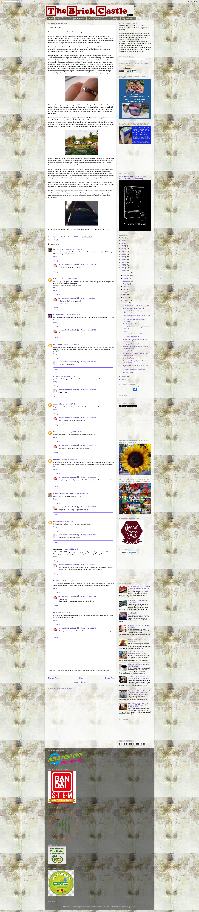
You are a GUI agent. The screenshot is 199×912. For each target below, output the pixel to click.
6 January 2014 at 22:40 (88, 535)
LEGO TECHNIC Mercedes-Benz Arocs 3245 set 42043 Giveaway (138, 677)
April (124, 294)
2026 (123, 237)
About (58, 19)
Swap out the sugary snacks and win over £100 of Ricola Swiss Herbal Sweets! (138, 705)
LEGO (66, 19)
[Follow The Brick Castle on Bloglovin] (128, 554)
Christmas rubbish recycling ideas (134, 369)
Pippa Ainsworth (59, 432)
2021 (123, 251)
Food (106, 19)
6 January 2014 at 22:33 (88, 417)
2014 (123, 270)
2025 (123, 240)
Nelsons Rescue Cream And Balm (134, 308)
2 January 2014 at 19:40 (69, 279)
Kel (54, 612)
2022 (123, 248)
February (126, 300)
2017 (123, 262)
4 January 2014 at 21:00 (69, 521)
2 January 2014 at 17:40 (74, 249)
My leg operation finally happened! (134, 344)
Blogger (132, 907)
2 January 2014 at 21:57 (73, 314)
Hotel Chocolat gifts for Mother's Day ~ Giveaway (138, 665)
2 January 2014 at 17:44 (88, 264)
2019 (123, 257)
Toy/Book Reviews (78, 19)
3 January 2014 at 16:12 (88, 330)
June (125, 289)
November (126, 275)
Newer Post (53, 678)
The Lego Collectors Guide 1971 (133, 336)
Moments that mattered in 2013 (133, 334)
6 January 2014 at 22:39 (88, 477)
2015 (123, 268)
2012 (123, 379)
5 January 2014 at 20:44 (70, 549)
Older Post (110, 678)
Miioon (125, 331)
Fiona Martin (57, 344)
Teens (59, 240)
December (126, 273)
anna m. (56, 376)
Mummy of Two (58, 314)
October (126, 278)
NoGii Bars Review (129, 358)
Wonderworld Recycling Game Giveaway (136, 305)
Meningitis (115, 19)
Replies (57, 261)
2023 (123, 246)
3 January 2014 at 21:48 (69, 459)
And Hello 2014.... (128, 372)
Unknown (56, 279)
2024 (123, 243)
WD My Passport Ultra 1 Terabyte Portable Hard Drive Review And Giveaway (139, 588)
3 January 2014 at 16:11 (88, 298)
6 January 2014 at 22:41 (88, 564)
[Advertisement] (129, 158)
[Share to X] (87, 237)
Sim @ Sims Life (59, 581)
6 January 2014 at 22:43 (88, 628)
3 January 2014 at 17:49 (67, 404)
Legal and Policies (128, 19)
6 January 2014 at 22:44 (88, 596)
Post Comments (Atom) (65, 688)
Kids (54, 240)
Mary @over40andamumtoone (63, 493)
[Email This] (83, 237)
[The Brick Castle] (135, 390)
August (125, 284)
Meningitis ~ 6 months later (131, 351)
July (124, 286)
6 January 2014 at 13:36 (73, 581)
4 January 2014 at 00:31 (83, 493)
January (126, 303)
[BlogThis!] (85, 237)
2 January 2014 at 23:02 (71, 344)
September (127, 281)
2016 (123, 265)
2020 (123, 254)
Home (51, 19)
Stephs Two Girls (59, 249)
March (125, 297)
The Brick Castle (135, 386)
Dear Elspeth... (132, 613)
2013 (123, 376)
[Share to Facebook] (89, 237)
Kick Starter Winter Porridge (132, 324)
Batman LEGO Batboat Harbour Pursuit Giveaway (138, 601)
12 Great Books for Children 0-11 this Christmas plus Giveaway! (138, 652)
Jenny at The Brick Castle (67, 264)
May (124, 292)
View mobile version (81, 682)
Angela (55, 404)
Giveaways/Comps (94, 19)
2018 (123, 259)
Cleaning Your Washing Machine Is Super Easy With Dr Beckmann (139, 691)
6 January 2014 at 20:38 (64, 612)
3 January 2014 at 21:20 (74, 432)
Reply (55, 256)
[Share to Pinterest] (91, 237)
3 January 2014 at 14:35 (67, 376)
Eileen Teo (57, 521)
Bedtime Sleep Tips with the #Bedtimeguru (137, 640)
